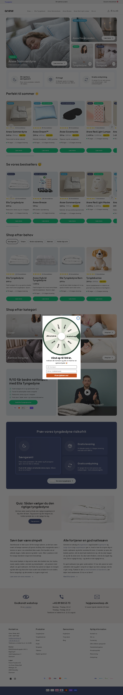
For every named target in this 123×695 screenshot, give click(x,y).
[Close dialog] (78, 318)
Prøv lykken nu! (61, 375)
